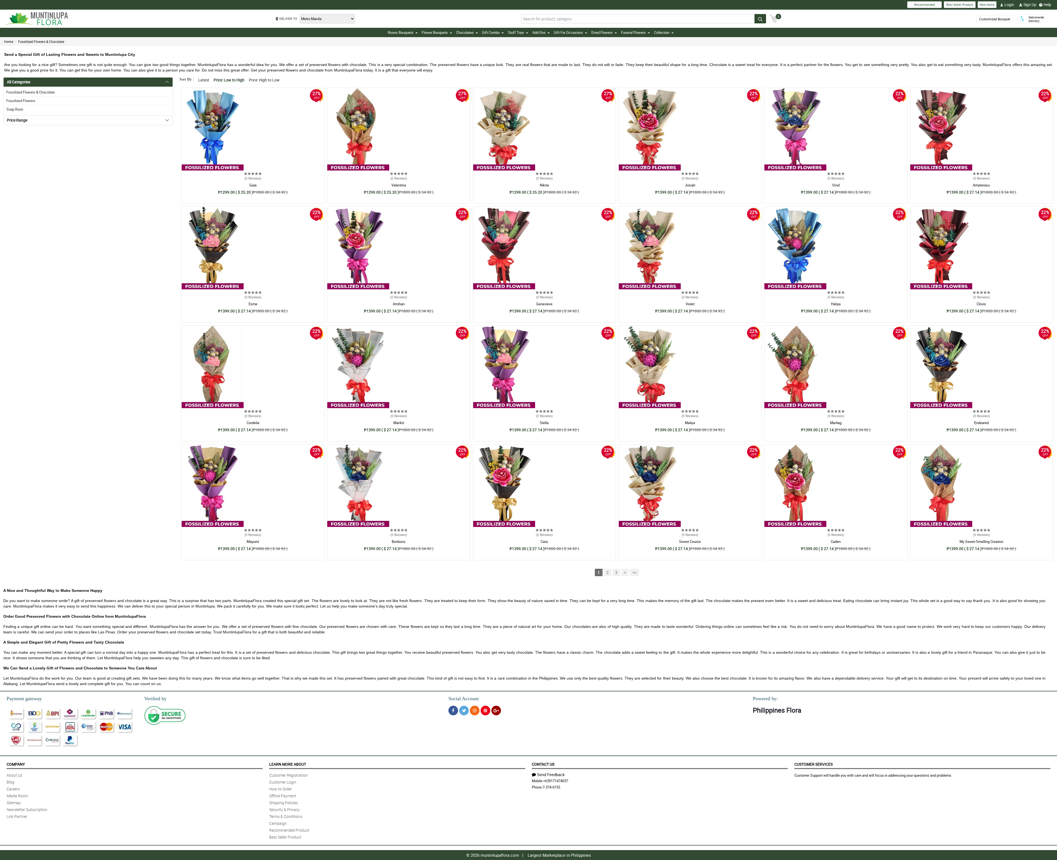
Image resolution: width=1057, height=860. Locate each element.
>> (634, 572)
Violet (690, 303)
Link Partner (17, 816)
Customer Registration (288, 775)
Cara (544, 541)
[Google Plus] (496, 710)
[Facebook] (453, 710)
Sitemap (14, 802)
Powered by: (765, 698)
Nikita (544, 185)
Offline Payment (282, 795)
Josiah (690, 185)
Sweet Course (690, 541)
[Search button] (760, 18)
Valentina (398, 185)
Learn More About (287, 764)
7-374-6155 (551, 787)
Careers (13, 789)
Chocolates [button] (465, 32)
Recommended (924, 4)
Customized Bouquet (994, 19)
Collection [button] (661, 32)
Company (16, 764)
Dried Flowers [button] (602, 32)
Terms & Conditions (285, 816)
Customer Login (282, 782)
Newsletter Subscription (27, 809)
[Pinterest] (485, 710)
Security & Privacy (284, 809)
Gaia (253, 185)
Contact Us (543, 764)
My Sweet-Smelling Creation (981, 541)
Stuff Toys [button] (516, 32)
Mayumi (253, 541)
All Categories (18, 81)
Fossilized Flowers (20, 100)
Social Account (463, 698)
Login (1009, 4)
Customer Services (813, 764)
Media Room (17, 795)
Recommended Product (289, 830)
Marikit (398, 422)
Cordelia (253, 422)
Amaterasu (981, 185)
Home (8, 41)
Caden (836, 541)
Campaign (278, 823)
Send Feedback (551, 774)
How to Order (280, 789)
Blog (10, 782)
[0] (773, 18)
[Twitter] (464, 710)
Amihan (399, 303)
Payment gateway (24, 698)
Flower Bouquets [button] (435, 32)
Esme (253, 303)
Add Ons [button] (539, 32)
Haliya (836, 303)
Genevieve (544, 303)
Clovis (981, 303)
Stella (544, 422)
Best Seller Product (959, 4)
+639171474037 (555, 780)
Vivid (836, 185)
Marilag (835, 422)
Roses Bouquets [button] (400, 32)
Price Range (17, 120)
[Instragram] (475, 710)
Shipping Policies (283, 802)
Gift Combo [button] (491, 32)
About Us (14, 775)
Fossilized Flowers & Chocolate (41, 41)
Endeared (981, 422)
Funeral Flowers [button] (633, 32)
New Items (987, 4)
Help (1047, 4)
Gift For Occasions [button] (568, 32)
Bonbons (398, 541)
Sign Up (1029, 4)
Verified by (155, 698)
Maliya (690, 422)
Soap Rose (14, 109)
